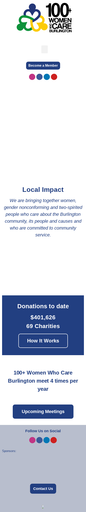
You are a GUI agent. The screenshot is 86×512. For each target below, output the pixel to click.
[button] (44, 49)
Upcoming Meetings (43, 411)
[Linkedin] (47, 77)
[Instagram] (32, 77)
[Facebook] (39, 77)
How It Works (43, 340)
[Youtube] (54, 77)
